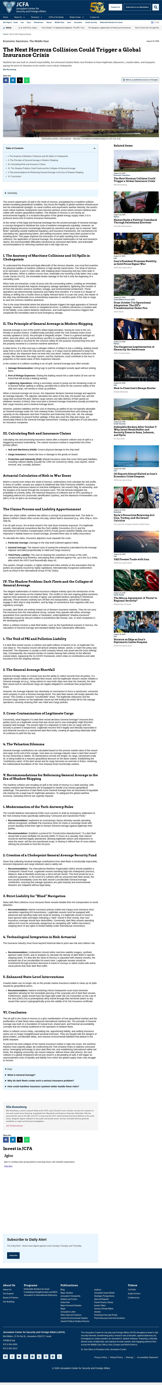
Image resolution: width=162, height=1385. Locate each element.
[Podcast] (46, 1356)
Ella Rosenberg (9, 69)
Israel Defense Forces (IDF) (124, 300)
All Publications (14, 1125)
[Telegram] (32, 1356)
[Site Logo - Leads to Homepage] (24, 7)
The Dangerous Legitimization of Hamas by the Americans (134, 348)
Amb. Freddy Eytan (122, 353)
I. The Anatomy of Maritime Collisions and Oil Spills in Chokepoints (38, 156)
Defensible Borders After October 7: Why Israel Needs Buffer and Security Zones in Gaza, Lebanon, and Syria (135, 431)
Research (35, 17)
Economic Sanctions (15, 41)
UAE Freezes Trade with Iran (131, 559)
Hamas (116, 217)
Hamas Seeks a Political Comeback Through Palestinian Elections (135, 221)
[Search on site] (155, 7)
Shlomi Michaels (121, 392)
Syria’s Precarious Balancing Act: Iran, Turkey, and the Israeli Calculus (134, 518)
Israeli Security (120, 424)
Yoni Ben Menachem (122, 226)
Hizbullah (117, 512)
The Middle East (39, 41)
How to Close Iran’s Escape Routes (134, 388)
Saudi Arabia (119, 595)
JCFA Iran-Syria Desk (123, 268)
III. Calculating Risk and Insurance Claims (26, 164)
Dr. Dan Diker (119, 439)
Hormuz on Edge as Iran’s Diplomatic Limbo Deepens (130, 641)
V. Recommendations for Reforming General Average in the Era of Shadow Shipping (45, 172)
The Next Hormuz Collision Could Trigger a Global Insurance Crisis (134, 180)
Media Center (75, 17)
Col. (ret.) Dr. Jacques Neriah (126, 524)
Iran (115, 258)
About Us (18, 17)
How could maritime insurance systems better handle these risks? (43, 1086)
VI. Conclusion (14, 176)
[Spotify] (52, 1356)
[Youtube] (19, 1356)
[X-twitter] (12, 1356)
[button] (6, 80)
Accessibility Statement (147, 1357)
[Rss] (39, 1356)
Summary (12, 193)
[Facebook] (5, 1356)
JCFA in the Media (56, 17)
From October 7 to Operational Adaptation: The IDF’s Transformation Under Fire (132, 305)
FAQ (9, 1069)
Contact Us (94, 17)
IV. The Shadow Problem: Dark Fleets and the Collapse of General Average (41, 168)
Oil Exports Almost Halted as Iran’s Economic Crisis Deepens (135, 475)
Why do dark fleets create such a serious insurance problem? (40, 1080)
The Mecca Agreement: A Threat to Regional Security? (135, 599)
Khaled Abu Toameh (122, 604)
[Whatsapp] (59, 1356)
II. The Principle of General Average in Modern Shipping (33, 160)
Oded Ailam (119, 312)
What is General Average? (21, 1075)
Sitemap (129, 1357)
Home (5, 17)
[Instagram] (25, 1356)
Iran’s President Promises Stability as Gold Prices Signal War (135, 262)
